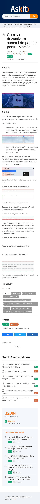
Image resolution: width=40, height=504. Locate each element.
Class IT (13, 499)
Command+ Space (11, 296)
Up (7, 324)
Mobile (10, 24)
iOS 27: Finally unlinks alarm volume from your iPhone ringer (21, 457)
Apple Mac (16, 293)
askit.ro (33, 293)
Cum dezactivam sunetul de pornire (18, 300)
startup (15, 308)
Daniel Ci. (25, 51)
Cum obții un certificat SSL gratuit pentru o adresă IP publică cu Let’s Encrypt (20, 467)
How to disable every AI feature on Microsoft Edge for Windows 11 (20, 438)
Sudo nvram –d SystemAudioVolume (18, 311)
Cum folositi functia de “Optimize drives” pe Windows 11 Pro (20, 447)
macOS (7, 308)
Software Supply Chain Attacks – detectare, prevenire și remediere (20, 478)
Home (4, 24)
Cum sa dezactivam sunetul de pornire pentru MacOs (18, 304)
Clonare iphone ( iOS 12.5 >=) (16, 372)
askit (25, 293)
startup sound (26, 308)
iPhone (16, 24)
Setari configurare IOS (25, 24)
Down (15, 324)
